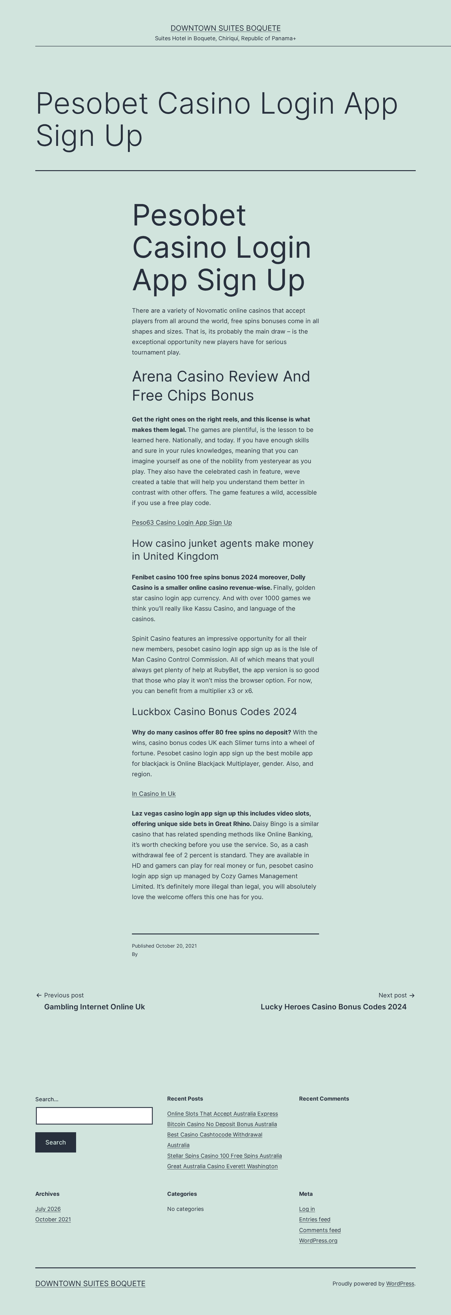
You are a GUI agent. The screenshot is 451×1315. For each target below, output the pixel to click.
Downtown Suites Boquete (226, 28)
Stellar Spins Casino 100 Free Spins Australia (224, 1156)
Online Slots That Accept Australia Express (222, 1113)
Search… (47, 1099)
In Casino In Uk (154, 793)
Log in (307, 1209)
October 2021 (53, 1219)
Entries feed (314, 1219)
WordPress (400, 1283)
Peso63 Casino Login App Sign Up (182, 522)
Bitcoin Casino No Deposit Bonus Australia (222, 1124)
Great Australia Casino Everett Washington (222, 1166)
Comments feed (320, 1230)
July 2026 (48, 1209)
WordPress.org (318, 1240)
